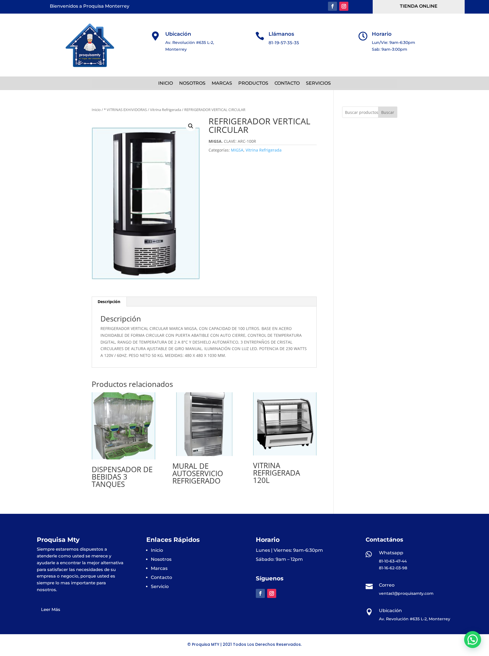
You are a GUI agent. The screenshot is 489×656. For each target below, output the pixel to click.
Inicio (96, 109)
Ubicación (178, 34)
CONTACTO (287, 83)
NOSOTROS (192, 83)
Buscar (387, 112)
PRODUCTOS (253, 83)
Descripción (109, 301)
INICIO (165, 83)
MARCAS (222, 83)
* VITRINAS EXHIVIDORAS (125, 109)
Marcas (159, 568)
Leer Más (50, 609)
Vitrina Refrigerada (165, 109)
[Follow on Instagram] (343, 6)
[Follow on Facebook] (332, 6)
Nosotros (161, 559)
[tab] (109, 301)
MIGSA (237, 150)
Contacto (161, 577)
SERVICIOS (318, 83)
